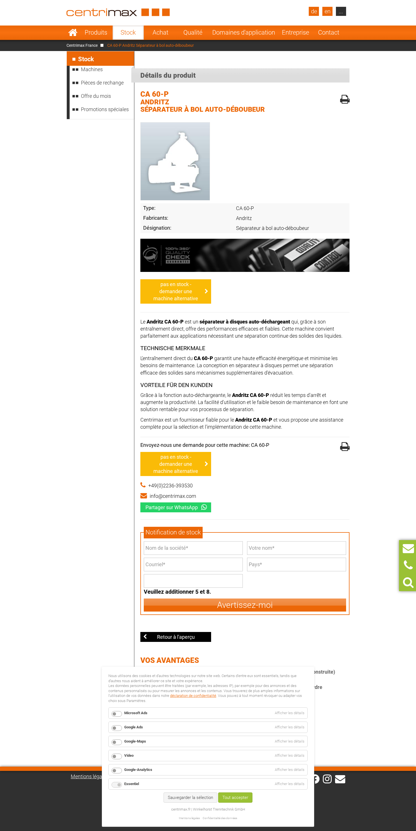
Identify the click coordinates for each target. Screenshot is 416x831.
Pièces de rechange (102, 83)
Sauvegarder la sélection (190, 797)
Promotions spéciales (105, 109)
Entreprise (295, 32)
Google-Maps (135, 741)
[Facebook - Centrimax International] (314, 779)
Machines (92, 69)
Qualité (192, 32)
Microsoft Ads (135, 713)
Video (129, 755)
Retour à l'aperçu (176, 637)
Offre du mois (96, 96)
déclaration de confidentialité (193, 695)
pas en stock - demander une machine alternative (175, 291)
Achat (160, 32)
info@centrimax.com (173, 496)
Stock (128, 32)
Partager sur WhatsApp (171, 507)
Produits (96, 32)
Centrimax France (82, 45)
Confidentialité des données (220, 818)
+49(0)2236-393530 (170, 486)
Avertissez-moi (245, 605)
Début (73, 33)
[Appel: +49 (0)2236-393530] (408, 565)
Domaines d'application (243, 32)
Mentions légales (89, 776)
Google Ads (133, 727)
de (314, 11)
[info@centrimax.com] (340, 778)
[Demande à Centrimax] (408, 548)
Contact (328, 32)
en (328, 11)
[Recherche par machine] (408, 582)
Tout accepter (235, 797)
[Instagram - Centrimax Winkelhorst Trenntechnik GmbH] (327, 778)
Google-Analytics (138, 769)
